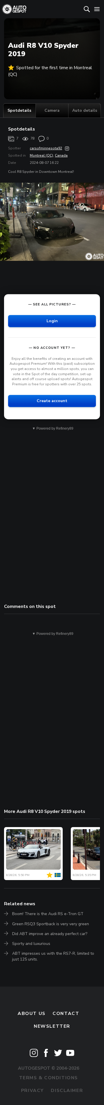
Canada (61, 155)
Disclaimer (67, 1090)
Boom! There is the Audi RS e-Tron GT (47, 914)
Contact (66, 1013)
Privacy (32, 1090)
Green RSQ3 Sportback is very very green (50, 924)
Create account (52, 401)
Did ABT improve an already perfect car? (49, 934)
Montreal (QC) (41, 155)
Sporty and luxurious (31, 943)
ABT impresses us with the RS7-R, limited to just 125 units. (53, 956)
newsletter (52, 1026)
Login (52, 321)
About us (32, 1013)
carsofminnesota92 (46, 148)
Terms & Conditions (48, 1078)
